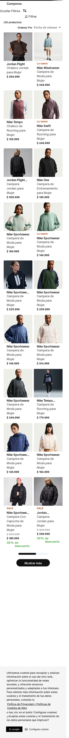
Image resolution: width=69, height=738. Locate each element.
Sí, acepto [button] (14, 729)
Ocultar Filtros (10, 11)
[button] (36, 729)
